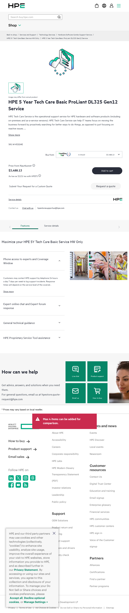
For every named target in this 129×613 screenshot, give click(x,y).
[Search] (59, 17)
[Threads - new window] (32, 478)
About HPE (57, 432)
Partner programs (99, 586)
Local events (96, 446)
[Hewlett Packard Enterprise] (16, 5)
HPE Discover (97, 439)
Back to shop (12, 34)
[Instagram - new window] (25, 478)
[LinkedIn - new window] (11, 478)
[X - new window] (18, 478)
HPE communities (99, 518)
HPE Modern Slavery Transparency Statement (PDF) (65, 474)
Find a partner (97, 579)
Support (58, 513)
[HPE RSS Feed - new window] (25, 485)
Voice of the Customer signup (102, 543)
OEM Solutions (60, 520)
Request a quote (105, 186)
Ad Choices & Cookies (45, 607)
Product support (97, 376)
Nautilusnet (26, 165)
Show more (14, 134)
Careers (56, 446)
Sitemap (110, 607)
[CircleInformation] (34, 166)
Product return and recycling (62, 530)
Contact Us (96, 476)
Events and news (103, 426)
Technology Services (47, 34)
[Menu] (119, 5)
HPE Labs (57, 461)
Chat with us (27, 207)
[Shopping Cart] (97, 5)
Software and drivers (63, 547)
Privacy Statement (26, 569)
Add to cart (107, 170)
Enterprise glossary (100, 504)
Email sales (16, 457)
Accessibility (59, 439)
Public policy (59, 501)
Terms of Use (25, 607)
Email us (75, 397)
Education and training (102, 490)
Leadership (58, 494)
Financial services (100, 511)
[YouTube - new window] (18, 485)
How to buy (97, 397)
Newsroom (95, 453)
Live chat (75, 376)
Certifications (97, 572)
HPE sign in (96, 533)
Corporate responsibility (65, 453)
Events (93, 432)
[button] (54, 533)
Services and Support (28, 34)
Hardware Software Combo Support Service (75, 34)
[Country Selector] (104, 5)
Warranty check (60, 555)
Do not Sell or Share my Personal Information (81, 607)
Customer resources (98, 468)
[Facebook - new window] (11, 485)
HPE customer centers (102, 526)
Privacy (11, 607)
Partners (96, 558)
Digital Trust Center (100, 483)
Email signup (97, 497)
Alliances (95, 565)
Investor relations (61, 487)
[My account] (112, 5)
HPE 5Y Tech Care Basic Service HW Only (23, 38)
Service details (15, 199)
